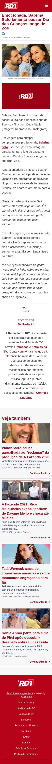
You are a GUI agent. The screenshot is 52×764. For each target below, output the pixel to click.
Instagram (26, 742)
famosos (22, 347)
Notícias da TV (26, 714)
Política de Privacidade (26, 754)
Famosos (26, 720)
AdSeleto (27, 697)
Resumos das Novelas (26, 725)
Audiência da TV (26, 708)
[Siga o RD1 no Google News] (3, 33)
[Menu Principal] (46, 5)
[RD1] (11, 5)
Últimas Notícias (26, 702)
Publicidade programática (20, 693)
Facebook (26, 731)
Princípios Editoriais (26, 748)
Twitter (26, 737)
